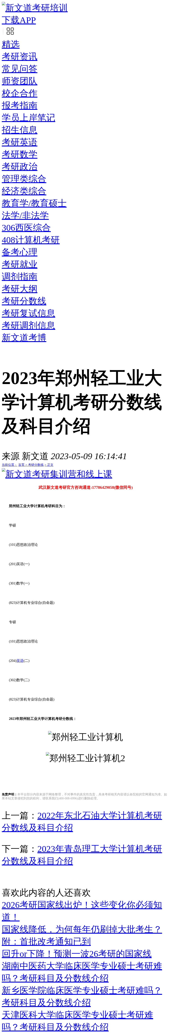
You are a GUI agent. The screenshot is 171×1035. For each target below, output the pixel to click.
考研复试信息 (28, 313)
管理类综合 (24, 179)
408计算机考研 (31, 240)
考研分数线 (24, 301)
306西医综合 (26, 228)
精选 (11, 44)
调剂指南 (19, 277)
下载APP (19, 20)
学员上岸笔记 (28, 118)
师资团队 (19, 81)
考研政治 (19, 167)
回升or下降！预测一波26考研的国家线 (77, 954)
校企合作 (19, 93)
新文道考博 (24, 338)
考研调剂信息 (28, 325)
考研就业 (19, 264)
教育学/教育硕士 (34, 203)
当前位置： (9, 464)
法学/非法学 (25, 215)
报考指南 (19, 105)
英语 (20, 661)
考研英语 (19, 142)
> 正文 (49, 464)
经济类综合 (24, 191)
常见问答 (19, 69)
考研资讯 (19, 57)
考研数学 (19, 154)
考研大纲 (19, 289)
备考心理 (19, 252)
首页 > (23, 464)
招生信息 (19, 130)
